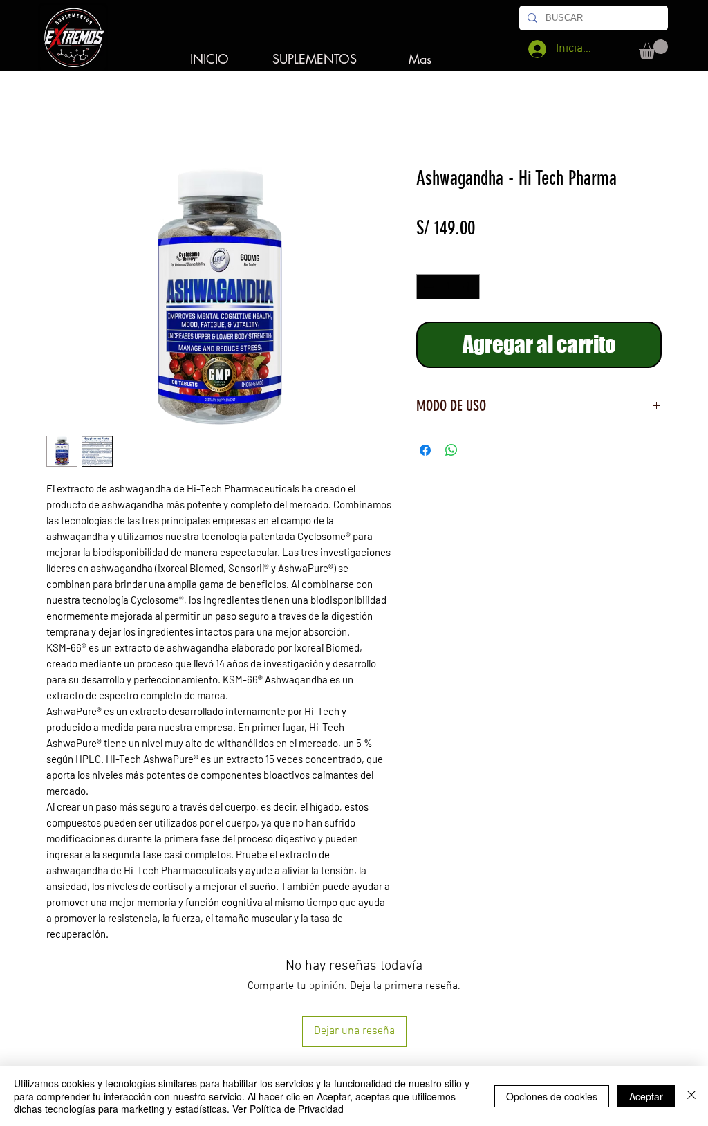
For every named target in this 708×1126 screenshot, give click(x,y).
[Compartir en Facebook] (425, 450)
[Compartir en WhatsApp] (451, 450)
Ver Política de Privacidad (288, 1109)
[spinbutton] (448, 287)
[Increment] (469, 287)
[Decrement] (427, 287)
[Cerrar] (691, 1096)
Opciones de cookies (551, 1096)
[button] (653, 49)
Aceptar (646, 1096)
